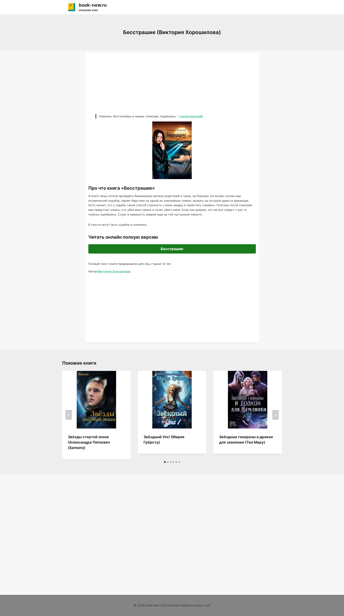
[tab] (165, 462)
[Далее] (275, 415)
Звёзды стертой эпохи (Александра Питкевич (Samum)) (89, 442)
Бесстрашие (172, 249)
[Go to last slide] (68, 415)
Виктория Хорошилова (114, 271)
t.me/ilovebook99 (191, 116)
